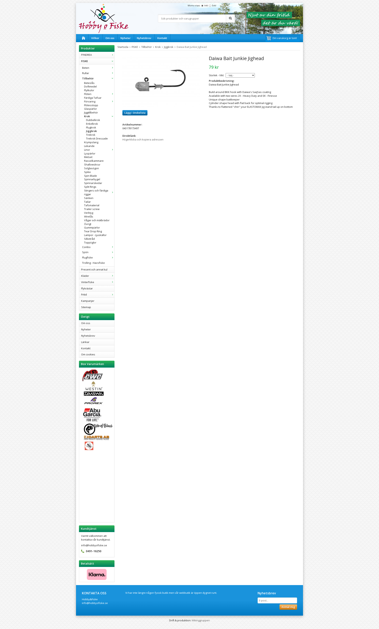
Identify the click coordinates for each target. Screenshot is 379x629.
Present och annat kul (94, 269)
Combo (86, 247)
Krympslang (91, 142)
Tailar (87, 201)
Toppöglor (90, 242)
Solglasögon (91, 168)
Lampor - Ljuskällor (95, 235)
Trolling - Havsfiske (93, 263)
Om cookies (88, 354)
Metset (88, 157)
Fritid (84, 294)
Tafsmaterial (91, 205)
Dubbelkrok (93, 120)
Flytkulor (89, 90)
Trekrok (90, 135)
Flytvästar (87, 288)
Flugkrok (91, 127)
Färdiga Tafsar (92, 97)
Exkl (214, 5)
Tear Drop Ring (93, 231)
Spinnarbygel (92, 179)
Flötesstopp (91, 105)
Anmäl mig (288, 607)
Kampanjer (87, 301)
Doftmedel (90, 86)
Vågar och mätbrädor (97, 220)
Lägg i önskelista (134, 112)
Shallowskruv (92, 164)
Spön (85, 252)
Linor (87, 149)
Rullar (85, 73)
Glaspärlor (90, 109)
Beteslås (89, 83)
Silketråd (89, 239)
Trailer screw (91, 209)
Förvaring (89, 101)
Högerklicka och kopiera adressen (142, 139)
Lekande (89, 146)
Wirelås (88, 216)
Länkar (85, 342)
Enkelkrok (92, 123)
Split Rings (90, 187)
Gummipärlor (92, 227)
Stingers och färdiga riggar (96, 192)
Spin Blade (90, 175)
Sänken (88, 198)
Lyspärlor (89, 153)
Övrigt (87, 224)
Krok (87, 116)
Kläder (85, 276)
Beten (85, 68)
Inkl (206, 5)
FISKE (84, 61)
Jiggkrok (91, 131)
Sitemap (86, 307)
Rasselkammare (94, 161)
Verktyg (88, 213)
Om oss (109, 38)
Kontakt (162, 38)
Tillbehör (88, 78)
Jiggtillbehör (91, 112)
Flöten (87, 94)
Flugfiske (87, 257)
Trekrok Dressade (97, 138)
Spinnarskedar (93, 183)
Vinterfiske (87, 282)
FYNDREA (86, 55)
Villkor (95, 38)
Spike (87, 172)
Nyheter (125, 38)
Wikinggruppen (201, 620)
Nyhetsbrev (144, 38)
